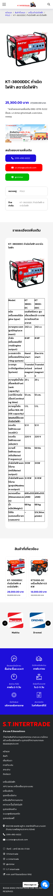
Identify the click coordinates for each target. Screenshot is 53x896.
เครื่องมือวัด (8, 791)
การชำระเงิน (8, 765)
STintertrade (12, 854)
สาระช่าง (6, 769)
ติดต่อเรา (7, 774)
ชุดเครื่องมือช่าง (9, 795)
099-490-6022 (22, 158)
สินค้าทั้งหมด (20, 12)
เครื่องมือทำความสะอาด (13, 800)
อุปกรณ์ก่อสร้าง (10, 809)
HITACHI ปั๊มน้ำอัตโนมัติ (12, 804)
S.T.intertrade (12, 869)
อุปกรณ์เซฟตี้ (8, 818)
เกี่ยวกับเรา (7, 760)
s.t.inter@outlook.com (25, 167)
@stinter (19, 177)
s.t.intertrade (12, 859)
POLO (7, 15)
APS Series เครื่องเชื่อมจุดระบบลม (18, 786)
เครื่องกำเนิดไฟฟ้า (35, 12)
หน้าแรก (8, 12)
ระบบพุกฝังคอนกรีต (11, 813)
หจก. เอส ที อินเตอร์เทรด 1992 (19, 874)
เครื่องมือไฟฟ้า (9, 781)
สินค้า (5, 756)
